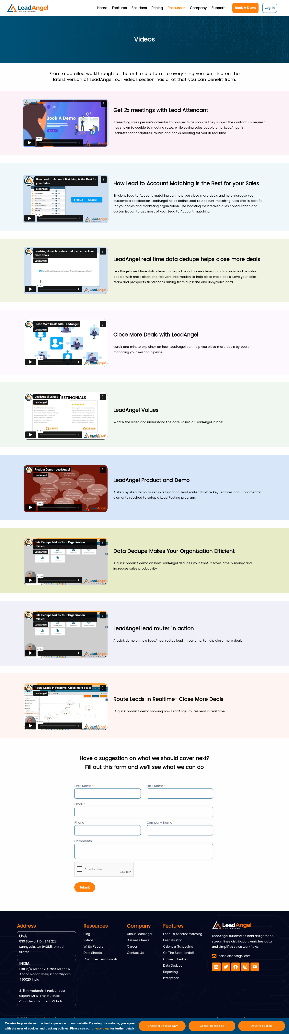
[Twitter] (226, 967)
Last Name (156, 786)
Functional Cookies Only (162, 1026)
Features (119, 7)
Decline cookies (261, 1026)
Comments (83, 841)
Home (102, 7)
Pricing (157, 7)
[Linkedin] (216, 967)
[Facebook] (235, 967)
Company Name (161, 822)
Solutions (139, 7)
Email (79, 804)
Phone (80, 822)
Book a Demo (245, 8)
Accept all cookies (212, 1026)
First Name (84, 786)
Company (198, 7)
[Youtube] (254, 967)
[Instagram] (245, 967)
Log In (270, 8)
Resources (176, 7)
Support (218, 7)
